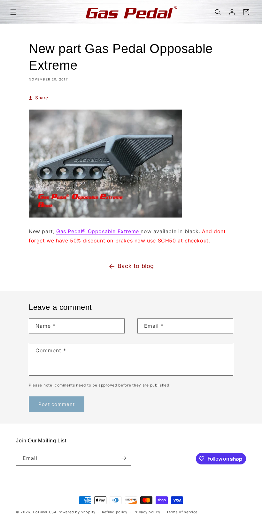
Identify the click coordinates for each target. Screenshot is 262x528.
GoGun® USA (45, 512)
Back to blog (136, 266)
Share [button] (41, 97)
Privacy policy (147, 512)
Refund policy (114, 512)
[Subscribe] (124, 458)
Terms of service (181, 512)
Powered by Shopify (77, 512)
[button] (13, 12)
